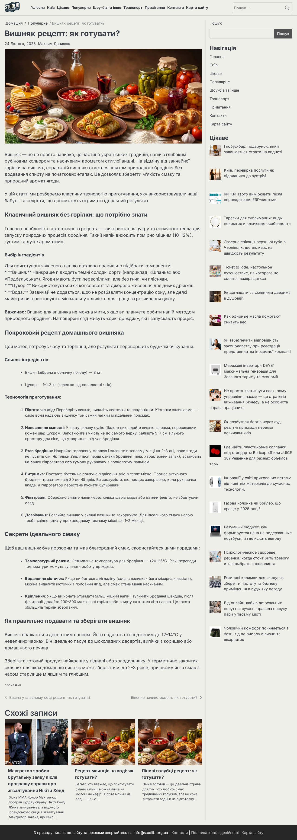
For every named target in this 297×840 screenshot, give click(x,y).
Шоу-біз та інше (107, 7)
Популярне (81, 7)
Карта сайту (197, 7)
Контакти (175, 7)
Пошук (216, 23)
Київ (51, 7)
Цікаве (63, 7)
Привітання (155, 7)
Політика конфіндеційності (215, 832)
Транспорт (132, 7)
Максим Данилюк (54, 43)
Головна (37, 7)
